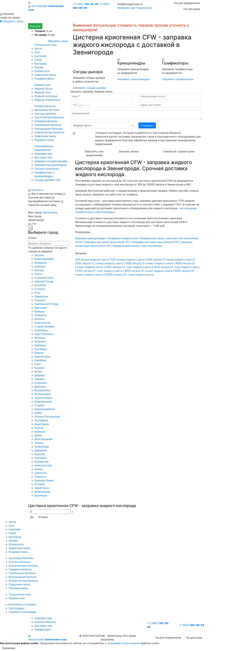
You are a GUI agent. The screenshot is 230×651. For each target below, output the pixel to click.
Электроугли (42, 322)
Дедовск (39, 375)
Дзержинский (42, 401)
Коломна (39, 484)
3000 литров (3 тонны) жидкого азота (149, 263)
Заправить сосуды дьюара (89, 87)
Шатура (39, 270)
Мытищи (39, 337)
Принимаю (8, 648)
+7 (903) (191, 625)
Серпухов (40, 472)
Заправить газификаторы (177, 79)
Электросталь (43, 465)
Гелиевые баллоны (45, 121)
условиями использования (124, 643)
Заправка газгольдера (22, 611)
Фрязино (39, 431)
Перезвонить (144, 7)
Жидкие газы (42, 84)
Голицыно (40, 315)
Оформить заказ (13, 21)
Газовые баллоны (45, 106)
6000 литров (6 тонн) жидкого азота (176, 267)
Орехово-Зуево (44, 480)
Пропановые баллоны (47, 124)
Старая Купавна (44, 326)
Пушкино (40, 300)
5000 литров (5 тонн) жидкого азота (128, 267)
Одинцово (40, 307)
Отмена (43, 517)
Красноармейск (44, 258)
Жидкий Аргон (43, 88)
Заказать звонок (129, 151)
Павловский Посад (46, 303)
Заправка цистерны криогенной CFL (107, 242)
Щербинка (40, 450)
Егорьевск (40, 382)
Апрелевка (41, 330)
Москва (39, 255)
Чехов (38, 273)
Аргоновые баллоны (46, 109)
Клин (37, 364)
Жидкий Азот (42, 92)
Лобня (38, 412)
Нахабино (40, 360)
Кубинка (39, 311)
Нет (34, 223)
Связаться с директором (178, 151)
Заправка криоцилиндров (50, 164)
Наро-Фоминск (43, 334)
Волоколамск (42, 394)
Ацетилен (40, 56)
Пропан (39, 67)
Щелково (40, 266)
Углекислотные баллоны (49, 132)
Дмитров (40, 386)
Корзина (35, 26)
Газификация (42, 629)
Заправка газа (43, 153)
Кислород (40, 63)
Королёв (39, 454)
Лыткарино (41, 420)
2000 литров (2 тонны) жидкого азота (99, 263)
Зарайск (39, 379)
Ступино (39, 288)
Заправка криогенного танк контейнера (137, 245)
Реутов (38, 427)
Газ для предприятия (187, 3)
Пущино (39, 405)
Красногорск (42, 356)
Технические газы (45, 44)
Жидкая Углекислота (47, 99)
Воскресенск (42, 390)
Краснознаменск (44, 409)
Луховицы (40, 349)
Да (29, 223)
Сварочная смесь (45, 74)
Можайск (40, 341)
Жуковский (41, 461)
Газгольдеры (16, 608)
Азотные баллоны (45, 113)
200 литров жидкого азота (92, 259)
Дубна (38, 435)
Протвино (40, 457)
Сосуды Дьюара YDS (47, 179)
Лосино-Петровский (47, 416)
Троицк (38, 442)
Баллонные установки (22, 604)
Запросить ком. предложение (94, 153)
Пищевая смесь (44, 78)
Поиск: (32, 237)
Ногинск (39, 318)
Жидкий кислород (45, 96)
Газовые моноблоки (46, 168)
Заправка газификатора (123, 238)
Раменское (41, 296)
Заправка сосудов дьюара (50, 161)
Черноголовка (43, 397)
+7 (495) (85, 4)
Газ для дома (192, 8)
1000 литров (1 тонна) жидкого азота (170, 259)
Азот (37, 52)
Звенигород (50, 212)
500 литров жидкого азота (127, 259)
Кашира (39, 367)
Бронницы (40, 495)
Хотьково (40, 285)
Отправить (147, 125)
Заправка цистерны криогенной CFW (155, 242)
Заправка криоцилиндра (90, 238)
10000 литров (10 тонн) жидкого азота (129, 274)
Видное (38, 352)
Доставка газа (43, 157)
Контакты (37, 189)
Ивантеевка (41, 424)
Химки (38, 469)
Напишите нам (126, 7)
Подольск (40, 476)
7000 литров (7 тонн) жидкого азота (99, 270)
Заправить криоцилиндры (133, 79)
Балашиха (40, 262)
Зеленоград (41, 446)
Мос (47, 639)
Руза (37, 292)
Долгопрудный (43, 439)
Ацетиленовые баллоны (49, 117)
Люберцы (40, 345)
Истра (38, 371)
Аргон (38, 48)
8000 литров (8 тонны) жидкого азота (148, 270)
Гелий (38, 59)
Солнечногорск (44, 277)
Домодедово (42, 491)
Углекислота (42, 71)
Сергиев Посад (43, 281)
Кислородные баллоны (48, 128)
